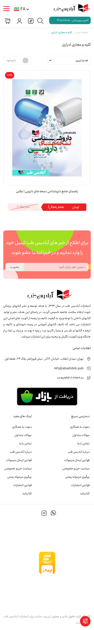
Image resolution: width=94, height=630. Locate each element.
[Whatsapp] (53, 514)
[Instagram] (44, 514)
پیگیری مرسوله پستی (77, 476)
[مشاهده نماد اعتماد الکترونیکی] (47, 593)
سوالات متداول (81, 435)
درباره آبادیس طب (79, 451)
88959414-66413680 (70, 378)
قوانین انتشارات (80, 485)
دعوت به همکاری (80, 426)
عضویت (14, 267)
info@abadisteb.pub (69, 368)
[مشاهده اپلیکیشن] (47, 396)
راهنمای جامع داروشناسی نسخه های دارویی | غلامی (47, 191)
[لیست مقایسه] (30, 20)
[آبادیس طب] (70, 9)
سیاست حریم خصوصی (76, 468)
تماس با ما (83, 443)
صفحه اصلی (82, 32)
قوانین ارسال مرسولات (77, 460)
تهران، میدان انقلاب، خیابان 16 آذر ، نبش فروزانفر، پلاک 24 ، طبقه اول (44, 358)
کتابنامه (85, 493)
